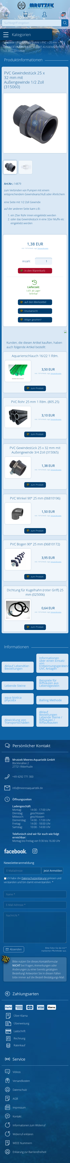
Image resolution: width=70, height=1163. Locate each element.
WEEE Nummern (22, 1143)
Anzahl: (26, 261)
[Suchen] (64, 23)
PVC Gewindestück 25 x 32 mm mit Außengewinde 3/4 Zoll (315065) (35, 450)
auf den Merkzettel (35, 302)
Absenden (15, 949)
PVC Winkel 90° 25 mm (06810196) (35, 498)
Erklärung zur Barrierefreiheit (29, 1152)
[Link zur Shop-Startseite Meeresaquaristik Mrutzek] (35, 5)
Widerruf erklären (23, 1134)
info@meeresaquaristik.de (27, 788)
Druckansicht (31, 310)
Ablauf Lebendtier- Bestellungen (17, 667)
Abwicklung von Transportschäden (17, 721)
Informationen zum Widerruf (29, 1125)
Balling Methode (50, 700)
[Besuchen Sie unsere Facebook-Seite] (15, 852)
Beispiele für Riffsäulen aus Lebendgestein (49, 683)
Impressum (19, 1107)
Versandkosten (42, 248)
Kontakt (17, 1116)
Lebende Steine (15, 686)
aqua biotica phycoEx (13, 698)
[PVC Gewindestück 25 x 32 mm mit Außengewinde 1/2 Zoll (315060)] (35, 123)
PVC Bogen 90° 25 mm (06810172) (35, 544)
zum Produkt (37, 388)
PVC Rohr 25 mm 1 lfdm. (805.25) (35, 402)
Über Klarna (21, 1015)
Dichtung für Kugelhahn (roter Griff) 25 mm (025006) (35, 592)
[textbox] (32, 23)
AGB (15, 1098)
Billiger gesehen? (33, 319)
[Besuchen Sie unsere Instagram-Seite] (32, 852)
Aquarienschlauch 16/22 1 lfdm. (35, 356)
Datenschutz (20, 1090)
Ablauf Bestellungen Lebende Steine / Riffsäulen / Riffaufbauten (50, 717)
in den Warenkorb (34, 270)
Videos (17, 1072)
